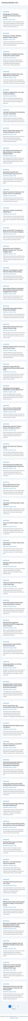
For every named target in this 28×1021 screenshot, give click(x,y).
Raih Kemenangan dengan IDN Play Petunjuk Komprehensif (13, 804)
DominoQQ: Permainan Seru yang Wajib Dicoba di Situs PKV (13, 74)
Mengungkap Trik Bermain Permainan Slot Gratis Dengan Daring (12, 15)
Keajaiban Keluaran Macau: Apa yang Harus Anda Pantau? (14, 347)
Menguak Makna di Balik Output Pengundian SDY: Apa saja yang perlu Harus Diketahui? (12, 685)
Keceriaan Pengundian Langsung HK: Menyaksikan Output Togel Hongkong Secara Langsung (14, 925)
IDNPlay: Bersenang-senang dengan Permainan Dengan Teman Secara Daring (14, 903)
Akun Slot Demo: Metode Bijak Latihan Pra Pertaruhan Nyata (12, 408)
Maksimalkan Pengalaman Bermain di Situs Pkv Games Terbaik (13, 54)
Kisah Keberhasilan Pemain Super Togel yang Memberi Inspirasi (13, 603)
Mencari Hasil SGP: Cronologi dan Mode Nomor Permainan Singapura (13, 231)
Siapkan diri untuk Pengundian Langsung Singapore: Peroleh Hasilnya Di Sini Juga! (12, 966)
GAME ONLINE (6, 11)
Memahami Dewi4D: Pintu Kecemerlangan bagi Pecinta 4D (12, 172)
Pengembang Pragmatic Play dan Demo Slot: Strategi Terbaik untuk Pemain (13, 944)
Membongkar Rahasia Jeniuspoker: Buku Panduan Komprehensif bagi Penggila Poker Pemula (13, 290)
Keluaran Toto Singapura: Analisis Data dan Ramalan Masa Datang (13, 270)
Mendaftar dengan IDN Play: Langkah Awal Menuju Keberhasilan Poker (13, 368)
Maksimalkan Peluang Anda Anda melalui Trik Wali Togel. (13, 327)
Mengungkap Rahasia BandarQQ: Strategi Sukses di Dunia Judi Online (14, 784)
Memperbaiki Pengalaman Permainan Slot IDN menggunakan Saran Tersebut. (13, 624)
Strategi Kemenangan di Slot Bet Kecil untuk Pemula (12, 842)
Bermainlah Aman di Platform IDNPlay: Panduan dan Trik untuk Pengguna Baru (13, 250)
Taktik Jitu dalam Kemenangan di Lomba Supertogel (13, 583)
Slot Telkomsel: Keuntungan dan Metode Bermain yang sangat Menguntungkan (12, 152)
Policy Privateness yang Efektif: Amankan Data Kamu (12, 744)
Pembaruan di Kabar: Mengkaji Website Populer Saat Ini (12, 36)
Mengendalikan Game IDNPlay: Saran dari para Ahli (12, 644)
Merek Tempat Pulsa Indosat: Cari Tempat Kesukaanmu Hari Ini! (13, 131)
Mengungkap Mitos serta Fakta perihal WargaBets (12, 664)
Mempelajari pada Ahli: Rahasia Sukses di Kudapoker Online (12, 427)
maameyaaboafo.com (9, 3)
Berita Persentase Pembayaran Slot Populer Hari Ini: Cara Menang (13, 192)
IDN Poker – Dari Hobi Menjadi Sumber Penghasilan (12, 862)
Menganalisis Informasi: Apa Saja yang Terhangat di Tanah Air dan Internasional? (13, 988)
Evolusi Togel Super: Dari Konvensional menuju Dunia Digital (13, 706)
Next (14, 1008)
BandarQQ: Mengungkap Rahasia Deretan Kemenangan (12, 309)
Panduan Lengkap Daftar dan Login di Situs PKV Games (13, 93)
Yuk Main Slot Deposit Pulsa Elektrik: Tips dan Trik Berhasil (14, 113)
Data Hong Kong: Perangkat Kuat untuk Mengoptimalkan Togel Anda (13, 465)
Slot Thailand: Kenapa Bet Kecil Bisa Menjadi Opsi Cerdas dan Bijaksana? (14, 824)
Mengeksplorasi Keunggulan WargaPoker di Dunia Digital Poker (13, 388)
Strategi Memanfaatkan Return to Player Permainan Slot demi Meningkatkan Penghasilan (13, 763)
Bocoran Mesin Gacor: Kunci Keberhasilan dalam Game (11, 485)
